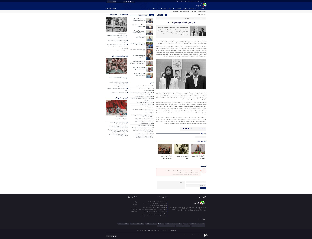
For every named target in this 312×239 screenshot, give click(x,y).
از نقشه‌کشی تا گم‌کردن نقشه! (120, 86)
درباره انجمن (203, 1)
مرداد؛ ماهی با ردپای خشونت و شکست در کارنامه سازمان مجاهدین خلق (118, 83)
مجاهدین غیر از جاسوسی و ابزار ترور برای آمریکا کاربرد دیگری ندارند (142, 109)
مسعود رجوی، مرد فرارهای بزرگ (182, 157)
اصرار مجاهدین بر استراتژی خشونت (197, 223)
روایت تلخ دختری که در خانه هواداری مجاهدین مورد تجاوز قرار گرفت (153, 209)
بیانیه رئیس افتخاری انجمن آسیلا (146, 88)
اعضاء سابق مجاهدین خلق (174, 9)
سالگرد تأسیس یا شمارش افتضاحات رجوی (144, 121)
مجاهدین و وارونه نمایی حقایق (198, 226)
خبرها (135, 201)
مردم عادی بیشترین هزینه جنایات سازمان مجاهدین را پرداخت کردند (118, 134)
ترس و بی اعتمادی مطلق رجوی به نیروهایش (166, 157)
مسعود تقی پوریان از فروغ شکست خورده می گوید (139, 68)
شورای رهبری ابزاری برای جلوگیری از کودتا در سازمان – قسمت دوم (138, 32)
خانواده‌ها (191, 9)
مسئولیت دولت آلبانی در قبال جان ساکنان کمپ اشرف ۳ (156, 211)
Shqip (177, 1)
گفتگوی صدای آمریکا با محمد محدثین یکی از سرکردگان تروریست (143, 130)
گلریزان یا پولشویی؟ (140, 37)
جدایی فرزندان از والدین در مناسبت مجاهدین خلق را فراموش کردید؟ (153, 215)
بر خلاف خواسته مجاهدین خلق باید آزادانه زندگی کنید (138, 44)
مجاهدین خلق (163, 9)
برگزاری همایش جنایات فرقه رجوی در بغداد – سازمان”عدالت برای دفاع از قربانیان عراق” (143, 136)
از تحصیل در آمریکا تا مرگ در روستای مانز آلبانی (117, 44)
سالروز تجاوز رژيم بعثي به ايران (146, 104)
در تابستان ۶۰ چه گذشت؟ (121, 119)
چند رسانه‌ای (155, 9)
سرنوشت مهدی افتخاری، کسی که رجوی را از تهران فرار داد (118, 47)
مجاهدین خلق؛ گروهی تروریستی (137, 223)
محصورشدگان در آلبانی (148, 90)
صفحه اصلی (203, 9)
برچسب (186, 223)
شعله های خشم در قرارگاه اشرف (146, 123)
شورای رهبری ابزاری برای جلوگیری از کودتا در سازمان (139, 19)
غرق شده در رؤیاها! (149, 113)
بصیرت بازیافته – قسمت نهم (147, 107)
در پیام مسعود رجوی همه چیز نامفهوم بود (198, 157)
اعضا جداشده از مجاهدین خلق (118, 14)
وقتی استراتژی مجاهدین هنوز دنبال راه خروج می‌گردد (117, 89)
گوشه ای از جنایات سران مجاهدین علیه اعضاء (139, 74)
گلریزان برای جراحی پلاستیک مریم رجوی (144, 86)
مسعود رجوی (200, 14)
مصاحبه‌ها (135, 204)
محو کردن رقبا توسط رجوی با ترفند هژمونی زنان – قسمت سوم (154, 213)
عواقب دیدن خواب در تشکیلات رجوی (119, 92)
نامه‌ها (135, 206)
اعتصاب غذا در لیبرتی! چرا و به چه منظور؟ (144, 96)
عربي (186, 1)
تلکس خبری (190, 1)
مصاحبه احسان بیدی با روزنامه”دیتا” (145, 125)
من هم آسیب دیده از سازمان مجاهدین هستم (138, 25)
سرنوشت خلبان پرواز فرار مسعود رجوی (118, 51)
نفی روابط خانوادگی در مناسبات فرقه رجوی (166, 226)
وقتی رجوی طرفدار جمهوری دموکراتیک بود (181, 22)
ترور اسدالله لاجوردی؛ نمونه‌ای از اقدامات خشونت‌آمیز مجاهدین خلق (119, 123)
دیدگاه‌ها (141, 15)
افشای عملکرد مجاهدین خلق (120, 56)
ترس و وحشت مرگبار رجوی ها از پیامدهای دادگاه (142, 128)
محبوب (151, 15)
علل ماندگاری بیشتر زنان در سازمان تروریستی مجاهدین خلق (137, 62)
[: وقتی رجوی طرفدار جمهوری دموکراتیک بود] (158, 15)
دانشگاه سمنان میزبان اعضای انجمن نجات (144, 134)
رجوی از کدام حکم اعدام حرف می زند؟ (145, 102)
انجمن (197, 9)
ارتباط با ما (197, 1)
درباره (158, 231)
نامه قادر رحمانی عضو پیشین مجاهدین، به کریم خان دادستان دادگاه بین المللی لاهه (141, 93)
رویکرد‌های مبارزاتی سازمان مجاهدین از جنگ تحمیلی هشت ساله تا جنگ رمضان (118, 130)
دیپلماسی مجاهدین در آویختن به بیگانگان (174, 223)
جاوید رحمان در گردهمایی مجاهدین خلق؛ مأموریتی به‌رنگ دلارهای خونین (142, 99)
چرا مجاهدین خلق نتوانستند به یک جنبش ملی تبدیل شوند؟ (155, 207)
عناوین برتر (161, 223)
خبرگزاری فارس (187, 18)
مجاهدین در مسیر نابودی (201, 137)
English (181, 1)
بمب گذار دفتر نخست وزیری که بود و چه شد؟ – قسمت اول (117, 36)
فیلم (149, 9)
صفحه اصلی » (194, 11)
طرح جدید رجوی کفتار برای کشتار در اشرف (144, 119)
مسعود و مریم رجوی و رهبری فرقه (183, 226)
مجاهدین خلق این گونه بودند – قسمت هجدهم (117, 78)
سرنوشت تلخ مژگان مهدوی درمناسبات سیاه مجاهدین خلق (118, 41)
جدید (146, 15)
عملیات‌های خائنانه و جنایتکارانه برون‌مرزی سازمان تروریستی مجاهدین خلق (118, 126)
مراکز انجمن (185, 9)
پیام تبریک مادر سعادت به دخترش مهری (139, 56)
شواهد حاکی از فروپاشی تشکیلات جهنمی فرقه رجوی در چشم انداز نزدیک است (142, 115)
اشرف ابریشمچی (133, 211)
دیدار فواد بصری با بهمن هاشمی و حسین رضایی (157, 201)
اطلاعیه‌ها (135, 202)
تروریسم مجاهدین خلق (121, 98)
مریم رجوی (135, 209)
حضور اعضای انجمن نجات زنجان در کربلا (137, 50)
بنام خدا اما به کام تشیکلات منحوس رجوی (158, 205)
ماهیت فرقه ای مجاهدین (151, 223)
